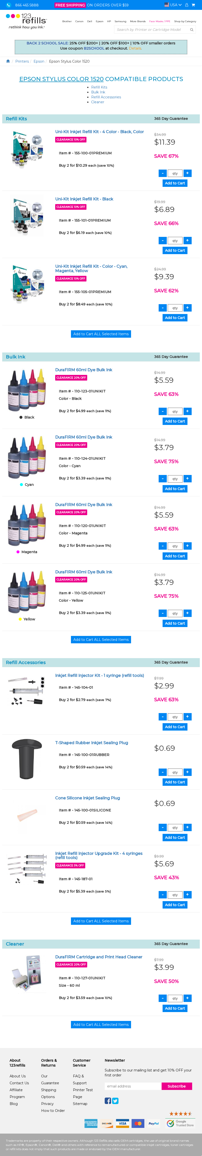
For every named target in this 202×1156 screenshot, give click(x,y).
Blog (14, 1104)
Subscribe (177, 1086)
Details (135, 48)
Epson (99, 21)
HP (109, 21)
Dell (89, 21)
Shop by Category (185, 21)
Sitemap (80, 1104)
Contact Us (19, 1083)
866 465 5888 (27, 5)
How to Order (53, 1110)
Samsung (120, 21)
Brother (67, 21)
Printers (22, 61)
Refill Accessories (106, 97)
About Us (18, 1076)
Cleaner (97, 102)
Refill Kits (99, 87)
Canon (79, 21)
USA (173, 5)
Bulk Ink (98, 92)
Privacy (47, 1104)
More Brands (138, 21)
